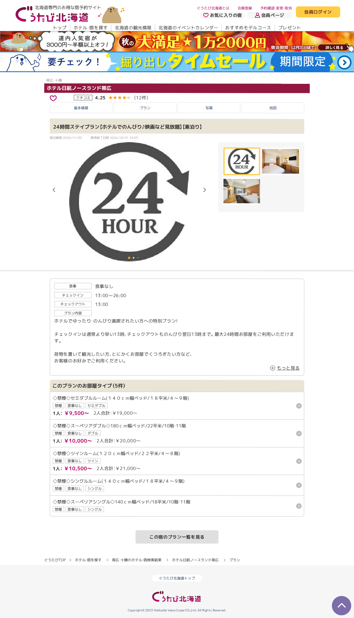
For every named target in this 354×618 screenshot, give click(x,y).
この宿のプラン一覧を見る (177, 537)
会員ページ (272, 15)
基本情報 (81, 107)
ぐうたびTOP (55, 559)
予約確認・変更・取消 (276, 8)
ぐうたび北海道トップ (177, 578)
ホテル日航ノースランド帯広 (79, 88)
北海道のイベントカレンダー (188, 28)
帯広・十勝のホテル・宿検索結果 (137, 559)
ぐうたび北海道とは (213, 8)
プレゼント (289, 28)
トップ (60, 28)
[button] (205, 190)
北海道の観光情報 (133, 28)
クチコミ (83, 97)
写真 (209, 107)
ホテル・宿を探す (91, 28)
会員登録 (245, 8)
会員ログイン (318, 12)
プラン (145, 107)
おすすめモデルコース (248, 28)
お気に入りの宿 (226, 15)
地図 (273, 107)
